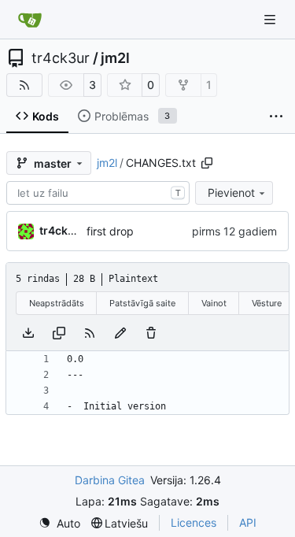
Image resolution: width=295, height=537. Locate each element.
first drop (110, 231)
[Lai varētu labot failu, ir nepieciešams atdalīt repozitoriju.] (120, 333)
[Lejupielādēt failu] (28, 333)
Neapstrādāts (56, 303)
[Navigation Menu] (271, 19)
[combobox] (98, 193)
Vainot (214, 303)
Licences (193, 522)
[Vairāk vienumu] (276, 116)
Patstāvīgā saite (142, 303)
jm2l (115, 58)
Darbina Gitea (110, 480)
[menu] (59, 523)
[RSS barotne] (24, 85)
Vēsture (267, 303)
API (247, 522)
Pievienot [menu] (231, 192)
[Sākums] (30, 20)
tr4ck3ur (60, 58)
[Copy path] (206, 163)
